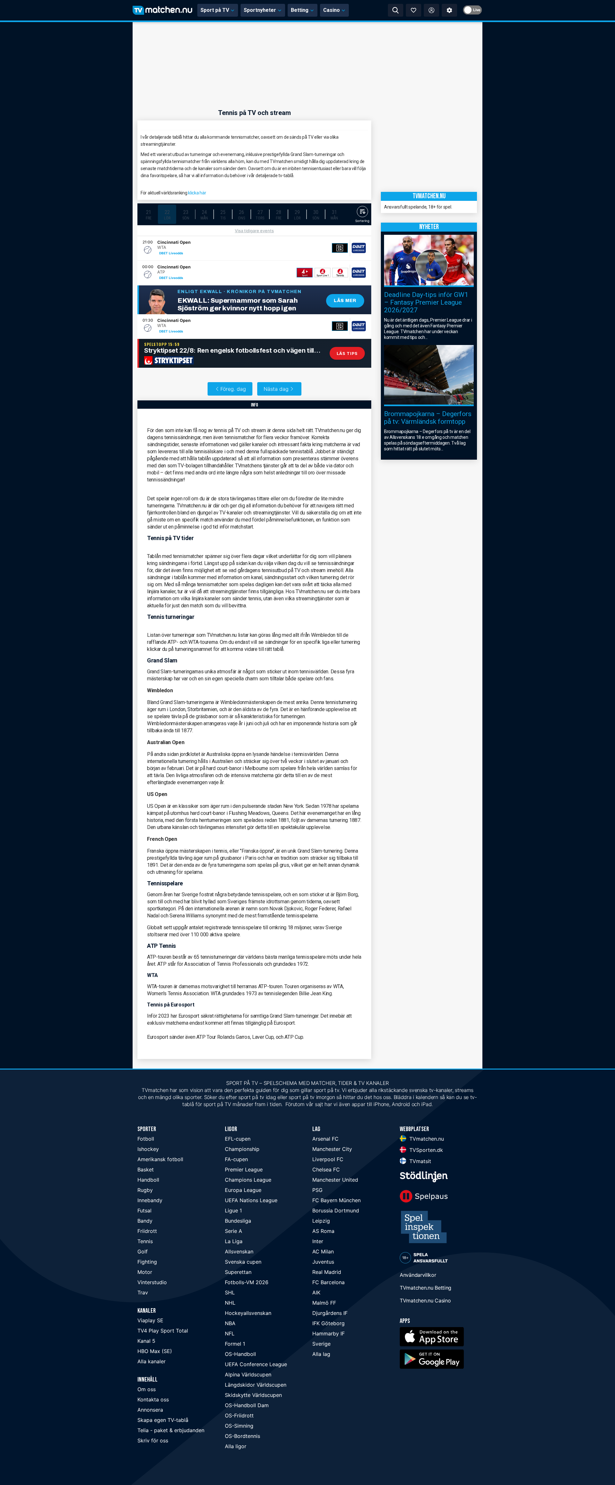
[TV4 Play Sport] (304, 272)
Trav (142, 1292)
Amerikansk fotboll (160, 1159)
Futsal (144, 1210)
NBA (230, 1323)
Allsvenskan (239, 1251)
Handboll (148, 1180)
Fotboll (145, 1139)
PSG (317, 1190)
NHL (230, 1303)
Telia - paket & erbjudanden (170, 1430)
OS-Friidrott (239, 1415)
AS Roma (323, 1231)
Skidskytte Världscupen (253, 1395)
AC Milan (323, 1251)
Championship (242, 1149)
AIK (316, 1292)
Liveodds (176, 253)
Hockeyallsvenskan (248, 1313)
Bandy (144, 1221)
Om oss (146, 1389)
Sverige (321, 1344)
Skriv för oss (152, 1440)
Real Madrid (326, 1272)
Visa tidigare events (254, 230)
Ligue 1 (233, 1210)
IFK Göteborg (328, 1323)
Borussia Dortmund (335, 1210)
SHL (230, 1292)
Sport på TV (215, 10)
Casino (331, 10)
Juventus (323, 1262)
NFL (229, 1333)
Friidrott (147, 1231)
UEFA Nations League (251, 1200)
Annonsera (150, 1410)
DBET (163, 253)
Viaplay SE (150, 1320)
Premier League (244, 1169)
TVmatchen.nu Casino (425, 1300)
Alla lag (321, 1354)
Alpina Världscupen (248, 1374)
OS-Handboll (240, 1354)
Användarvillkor (418, 1275)
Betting (299, 10)
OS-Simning (239, 1426)
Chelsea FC (326, 1169)
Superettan (238, 1272)
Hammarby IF (328, 1333)
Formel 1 (235, 1344)
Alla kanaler (151, 1361)
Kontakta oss (153, 1399)
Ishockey (148, 1149)
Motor (144, 1272)
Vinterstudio (152, 1282)
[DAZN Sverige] (340, 248)
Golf (142, 1251)
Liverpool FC (327, 1159)
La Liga (233, 1241)
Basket (145, 1169)
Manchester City (332, 1149)
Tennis (145, 1241)
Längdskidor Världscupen (255, 1385)
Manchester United (335, 1180)
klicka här (197, 192)
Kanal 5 (146, 1341)
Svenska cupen (243, 1262)
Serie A (233, 1231)
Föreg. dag (233, 389)
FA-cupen (236, 1159)
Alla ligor (235, 1446)
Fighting (147, 1262)
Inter (317, 1241)
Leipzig (321, 1221)
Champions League (248, 1180)
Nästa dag (276, 389)
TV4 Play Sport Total (162, 1330)
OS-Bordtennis (242, 1436)
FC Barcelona (328, 1282)
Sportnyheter (260, 10)
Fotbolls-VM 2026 (246, 1282)
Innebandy (149, 1200)
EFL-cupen (237, 1139)
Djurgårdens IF (330, 1313)
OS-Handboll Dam (247, 1405)
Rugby (145, 1190)
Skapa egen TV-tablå (162, 1420)
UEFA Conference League (256, 1364)
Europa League (243, 1190)
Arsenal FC (325, 1139)
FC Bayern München (336, 1200)
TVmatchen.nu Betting (425, 1287)
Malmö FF (324, 1303)
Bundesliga (238, 1221)
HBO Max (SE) (154, 1351)
